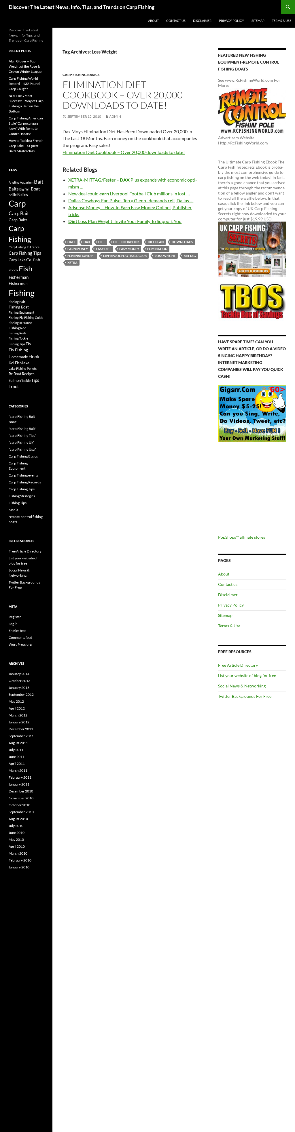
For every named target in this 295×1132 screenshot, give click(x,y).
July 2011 (16, 750)
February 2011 (20, 777)
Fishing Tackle (18, 338)
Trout (14, 386)
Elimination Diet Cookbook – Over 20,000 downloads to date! (123, 95)
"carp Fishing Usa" (22, 449)
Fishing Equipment (21, 312)
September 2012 (21, 694)
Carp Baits (18, 219)
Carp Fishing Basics (81, 75)
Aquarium (26, 182)
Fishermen (18, 283)
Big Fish (24, 189)
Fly (28, 343)
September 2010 (21, 812)
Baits (14, 188)
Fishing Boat (19, 307)
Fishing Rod (18, 328)
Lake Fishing (17, 368)
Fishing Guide (33, 317)
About (153, 20)
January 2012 (19, 722)
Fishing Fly (16, 317)
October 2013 (19, 681)
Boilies (22, 195)
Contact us (176, 20)
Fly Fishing (18, 349)
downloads (182, 242)
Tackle (26, 380)
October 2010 (19, 805)
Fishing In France (20, 323)
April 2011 (17, 763)
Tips (35, 380)
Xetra (72, 262)
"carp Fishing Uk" (22, 442)
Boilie (13, 195)
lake (25, 362)
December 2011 (21, 729)
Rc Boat (15, 373)
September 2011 (21, 736)
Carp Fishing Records (25, 482)
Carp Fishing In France (24, 247)
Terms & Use (281, 20)
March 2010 (18, 853)
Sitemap (257, 20)
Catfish (33, 259)
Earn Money (77, 249)
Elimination (157, 249)
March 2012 (18, 715)
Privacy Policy (231, 20)
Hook (34, 356)
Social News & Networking (242, 685)
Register (15, 617)
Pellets (32, 368)
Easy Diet (103, 249)
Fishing (22, 293)
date (71, 242)
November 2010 (21, 798)
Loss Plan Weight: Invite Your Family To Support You (124, 221)
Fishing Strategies (22, 496)
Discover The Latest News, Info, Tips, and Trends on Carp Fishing (81, 7)
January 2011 (19, 784)
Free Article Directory (238, 665)
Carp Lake (17, 260)
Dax (87, 242)
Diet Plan (156, 242)
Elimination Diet (81, 256)
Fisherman (19, 277)
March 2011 (18, 770)
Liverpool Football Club (125, 256)
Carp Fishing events (23, 475)
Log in (13, 624)
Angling (14, 182)
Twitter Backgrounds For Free (244, 696)
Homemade (18, 357)
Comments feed (20, 637)
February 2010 (20, 860)
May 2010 (16, 839)
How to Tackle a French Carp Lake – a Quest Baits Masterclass (26, 145)
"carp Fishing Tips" (23, 435)
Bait (39, 181)
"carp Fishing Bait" (22, 428)
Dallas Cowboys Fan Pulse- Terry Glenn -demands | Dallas (130, 200)
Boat (35, 188)
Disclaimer (202, 20)
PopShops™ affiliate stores (241, 537)
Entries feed (18, 630)
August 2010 (18, 819)
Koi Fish (15, 363)
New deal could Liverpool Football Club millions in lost (129, 193)
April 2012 (17, 708)
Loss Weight (165, 256)
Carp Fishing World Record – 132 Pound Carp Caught (24, 83)
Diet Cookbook (126, 242)
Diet (101, 242)
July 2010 (16, 826)
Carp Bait (19, 213)
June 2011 (16, 756)
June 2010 (16, 832)
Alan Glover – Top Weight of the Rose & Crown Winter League (25, 66)
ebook (13, 270)
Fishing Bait (17, 302)
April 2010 (17, 846)
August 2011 (18, 743)
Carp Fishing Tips (25, 253)
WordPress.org (20, 644)
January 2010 (19, 867)
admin (115, 116)
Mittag (190, 256)
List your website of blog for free (247, 675)
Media (13, 510)
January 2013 (19, 687)
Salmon (15, 380)
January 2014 (19, 674)
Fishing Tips (17, 344)
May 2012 (16, 701)
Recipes (28, 373)
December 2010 (21, 791)
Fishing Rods (17, 333)
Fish (25, 268)
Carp (17, 203)
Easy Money (129, 249)
